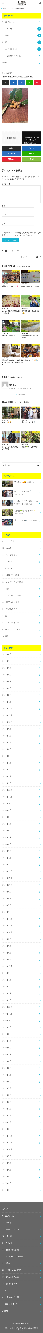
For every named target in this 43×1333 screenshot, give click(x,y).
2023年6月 (6, 912)
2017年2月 (6, 1183)
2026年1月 (6, 702)
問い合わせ (16, 1323)
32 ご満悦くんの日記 (11, 56)
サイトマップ (26, 1323)
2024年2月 (6, 858)
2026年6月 (6, 668)
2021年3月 (6, 986)
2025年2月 (6, 776)
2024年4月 (6, 844)
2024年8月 (6, 817)
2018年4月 (6, 1109)
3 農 (4, 42)
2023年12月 (7, 871)
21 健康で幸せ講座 (10, 575)
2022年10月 (7, 932)
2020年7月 (6, 1041)
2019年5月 (6, 1088)
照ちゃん (12, 385)
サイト (4, 224)
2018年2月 (6, 1122)
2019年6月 (6, 1081)
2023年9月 (6, 892)
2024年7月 (6, 824)
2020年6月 (6, 1047)
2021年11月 (7, 966)
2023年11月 (7, 878)
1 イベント (7, 29)
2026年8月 (6, 654)
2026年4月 (6, 681)
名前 (3, 206)
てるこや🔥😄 (24, 482)
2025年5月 (6, 756)
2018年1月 (6, 1129)
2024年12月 (7, 790)
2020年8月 (6, 1034)
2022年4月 (6, 959)
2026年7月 (6, 661)
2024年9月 (6, 810)
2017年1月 (6, 1190)
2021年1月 (6, 1000)
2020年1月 (6, 1075)
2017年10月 (7, 1149)
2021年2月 (6, 993)
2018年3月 (6, 1115)
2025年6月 (6, 749)
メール (4, 215)
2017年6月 (6, 1163)
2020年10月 (7, 1020)
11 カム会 (7, 548)
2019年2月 (6, 1095)
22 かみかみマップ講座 (12, 582)
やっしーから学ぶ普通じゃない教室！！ (26, 502)
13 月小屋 (7, 561)
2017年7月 (6, 1156)
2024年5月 (6, 837)
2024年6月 (6, 830)
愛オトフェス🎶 (25, 520)
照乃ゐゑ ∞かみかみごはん (23, 1328)
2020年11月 (7, 1014)
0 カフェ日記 (8, 22)
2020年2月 (6, 1068)
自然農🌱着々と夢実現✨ (25, 512)
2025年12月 (7, 708)
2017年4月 (6, 1176)
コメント (6, 184)
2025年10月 (7, 722)
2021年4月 (6, 980)
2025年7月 (6, 742)
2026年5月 (6, 674)
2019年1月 (6, 1102)
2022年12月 (7, 919)
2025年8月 (6, 736)
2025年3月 (6, 769)
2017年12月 (7, 1136)
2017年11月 (7, 1142)
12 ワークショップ (10, 555)
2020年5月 (6, 1054)
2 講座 (5, 35)
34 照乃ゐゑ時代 (9, 609)
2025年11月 (7, 715)
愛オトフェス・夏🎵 (22, 492)
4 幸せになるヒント (11, 49)
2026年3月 (6, 688)
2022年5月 (6, 953)
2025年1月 (6, 783)
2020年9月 (6, 1027)
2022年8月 (6, 946)
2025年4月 (6, 763)
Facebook (21, 395)
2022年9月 (6, 939)
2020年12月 (7, 1007)
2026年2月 (6, 695)
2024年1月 (6, 864)
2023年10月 (7, 885)
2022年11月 (7, 925)
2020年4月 (6, 1061)
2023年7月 (6, 905)
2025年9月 (6, 729)
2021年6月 (6, 973)
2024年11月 (7, 797)
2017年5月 (6, 1170)
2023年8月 (6, 898)
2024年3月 (6, 851)
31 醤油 (6, 589)
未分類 (5, 62)
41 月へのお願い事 (10, 622)
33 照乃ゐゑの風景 (10, 602)
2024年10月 (7, 803)
